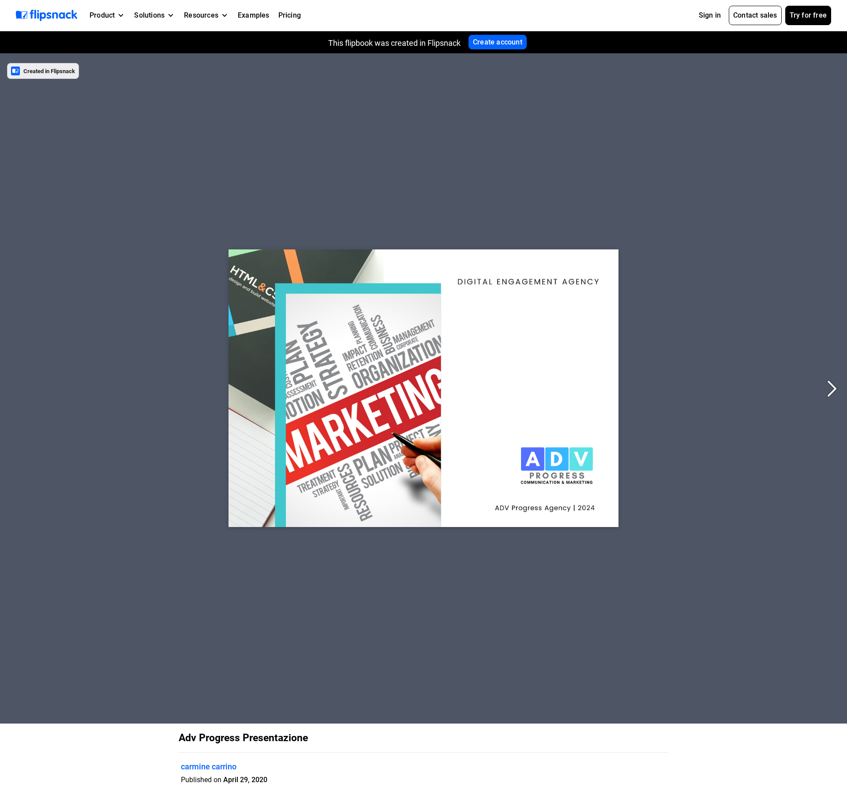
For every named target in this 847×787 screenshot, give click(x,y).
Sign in (710, 15)
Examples (254, 15)
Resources (201, 15)
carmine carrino (208, 766)
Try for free (808, 15)
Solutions (149, 15)
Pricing (289, 15)
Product (102, 15)
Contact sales (755, 15)
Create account (497, 42)
